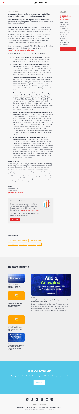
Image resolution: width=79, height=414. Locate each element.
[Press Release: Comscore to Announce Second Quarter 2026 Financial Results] (16, 295)
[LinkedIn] (32, 400)
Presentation (13, 326)
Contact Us (51, 409)
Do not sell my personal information (35, 409)
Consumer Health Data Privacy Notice (50, 407)
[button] (4, 2)
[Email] (51, 400)
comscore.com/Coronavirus (29, 210)
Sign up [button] (39, 382)
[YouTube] (47, 400)
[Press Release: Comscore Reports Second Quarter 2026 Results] (16, 278)
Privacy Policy (21, 407)
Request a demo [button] (68, 49)
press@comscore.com (15, 193)
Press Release (13, 11)
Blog (33, 297)
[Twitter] (27, 400)
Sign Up (15, 219)
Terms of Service (32, 407)
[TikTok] (37, 400)
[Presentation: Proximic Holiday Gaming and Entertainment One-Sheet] (16, 320)
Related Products (64, 11)
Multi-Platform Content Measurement (65, 18)
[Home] (40, 3)
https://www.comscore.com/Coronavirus (22, 50)
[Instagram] (42, 400)
